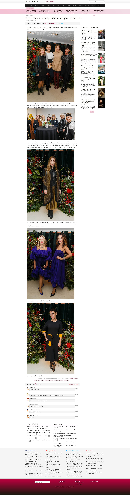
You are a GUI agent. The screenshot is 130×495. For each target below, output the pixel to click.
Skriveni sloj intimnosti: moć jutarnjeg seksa (63, 433)
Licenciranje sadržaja (79, 482)
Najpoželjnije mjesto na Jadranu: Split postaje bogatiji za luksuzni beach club (74, 468)
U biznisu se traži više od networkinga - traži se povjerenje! (71, 12)
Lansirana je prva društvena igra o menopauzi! (37, 430)
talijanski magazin (58, 380)
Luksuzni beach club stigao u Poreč (94, 453)
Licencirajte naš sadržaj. (74, 378)
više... (92, 111)
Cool (98, 5)
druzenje (66, 380)
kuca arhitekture (49, 380)
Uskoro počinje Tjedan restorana (53, 476)
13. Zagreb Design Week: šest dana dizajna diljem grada (44, 12)
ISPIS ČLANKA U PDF (74, 384)
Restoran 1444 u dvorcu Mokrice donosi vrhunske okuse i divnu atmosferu (53, 458)
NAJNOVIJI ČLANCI (29, 8)
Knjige (92, 5)
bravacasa (37, 380)
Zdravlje (47, 5)
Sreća (36, 5)
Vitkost (53, 5)
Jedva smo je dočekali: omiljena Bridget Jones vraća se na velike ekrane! (53, 466)
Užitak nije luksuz (31, 438)
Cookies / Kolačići (94, 481)
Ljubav (63, 5)
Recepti (81, 5)
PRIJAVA (38, 384)
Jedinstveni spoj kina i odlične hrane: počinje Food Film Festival (31, 12)
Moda (58, 5)
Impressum (62, 481)
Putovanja (74, 5)
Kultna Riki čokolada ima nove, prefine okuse (37, 436)
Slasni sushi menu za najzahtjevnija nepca (36, 428)
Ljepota (42, 5)
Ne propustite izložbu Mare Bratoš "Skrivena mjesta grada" (58, 12)
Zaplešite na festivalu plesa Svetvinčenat (36, 426)
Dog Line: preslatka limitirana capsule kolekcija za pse (85, 12)
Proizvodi (87, 5)
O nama (61, 482)
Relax (68, 5)
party (42, 380)
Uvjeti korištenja (78, 484)
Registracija (52, 1)
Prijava (47, 1)
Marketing (77, 481)
